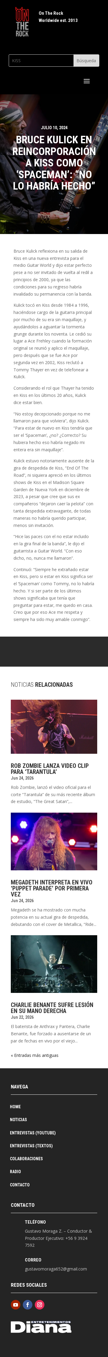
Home (15, 1107)
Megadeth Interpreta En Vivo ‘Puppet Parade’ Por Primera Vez (51, 888)
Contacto (20, 1185)
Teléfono (35, 1222)
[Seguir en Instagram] (39, 1305)
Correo (33, 1260)
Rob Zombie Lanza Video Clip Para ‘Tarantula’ (50, 768)
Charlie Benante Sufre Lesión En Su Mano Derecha (52, 1008)
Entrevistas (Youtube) (33, 1133)
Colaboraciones (26, 1159)
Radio (15, 1172)
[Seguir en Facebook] (27, 1305)
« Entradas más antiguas (34, 1055)
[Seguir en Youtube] (15, 1305)
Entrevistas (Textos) (31, 1146)
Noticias (18, 1120)
